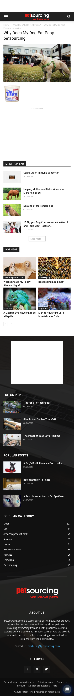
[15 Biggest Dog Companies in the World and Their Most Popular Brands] (12, 227)
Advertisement (27, 682)
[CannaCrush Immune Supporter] (12, 177)
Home (6, 24)
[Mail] (37, 669)
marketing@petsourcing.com (44, 646)
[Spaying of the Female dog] (12, 210)
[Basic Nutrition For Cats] (12, 484)
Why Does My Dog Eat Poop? (27, 24)
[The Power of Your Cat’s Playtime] (12, 440)
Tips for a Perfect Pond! (36, 402)
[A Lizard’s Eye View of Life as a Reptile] (19, 299)
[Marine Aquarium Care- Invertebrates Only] (54, 299)
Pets (55, 685)
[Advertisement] (37, 6)
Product (21, 685)
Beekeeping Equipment (51, 281)
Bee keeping (44, 277)
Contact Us (62, 682)
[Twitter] (46, 669)
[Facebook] (27, 669)
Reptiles (8, 308)
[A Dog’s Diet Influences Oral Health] (12, 467)
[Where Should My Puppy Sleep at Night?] (19, 268)
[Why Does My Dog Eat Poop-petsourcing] (37, 81)
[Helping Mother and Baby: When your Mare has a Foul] (12, 194)
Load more (35, 238)
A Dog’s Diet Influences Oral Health (42, 463)
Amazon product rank (14, 277)
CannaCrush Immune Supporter (41, 172)
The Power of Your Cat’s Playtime (41, 436)
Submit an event (45, 682)
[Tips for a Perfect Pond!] (12, 407)
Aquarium (43, 308)
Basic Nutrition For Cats (36, 479)
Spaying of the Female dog (38, 205)
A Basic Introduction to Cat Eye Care (43, 496)
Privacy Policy (10, 682)
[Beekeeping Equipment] (54, 268)
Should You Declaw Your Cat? (39, 419)
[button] (69, 16)
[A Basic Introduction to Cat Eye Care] (12, 501)
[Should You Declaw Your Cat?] (12, 424)
